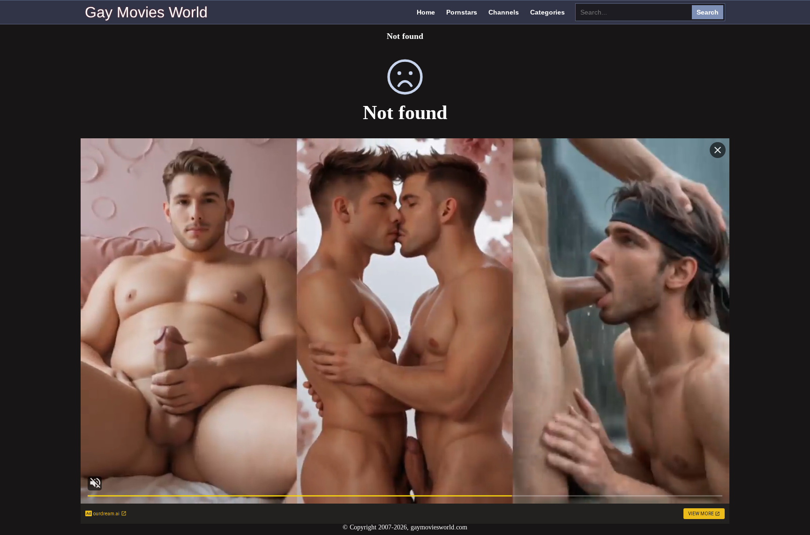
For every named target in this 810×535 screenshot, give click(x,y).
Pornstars (461, 12)
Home (426, 12)
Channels (503, 12)
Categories (547, 12)
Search (708, 12)
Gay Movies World (146, 12)
